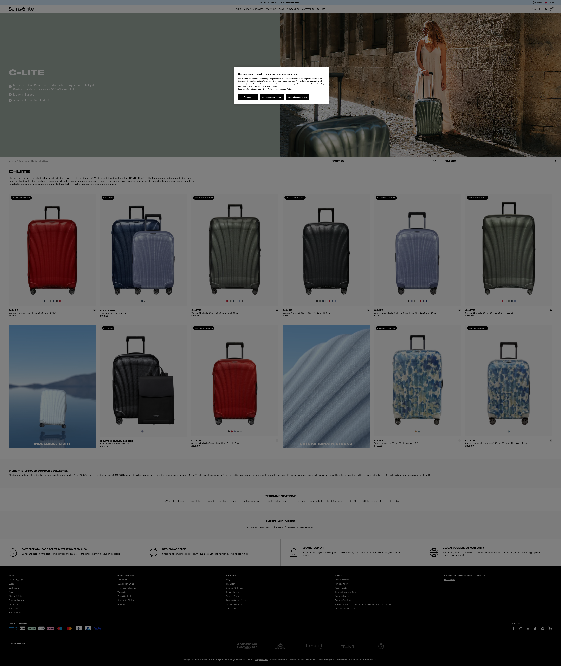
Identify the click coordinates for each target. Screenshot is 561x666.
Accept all (248, 97)
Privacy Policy (267, 89)
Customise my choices (297, 97)
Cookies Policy (285, 89)
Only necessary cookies (271, 97)
